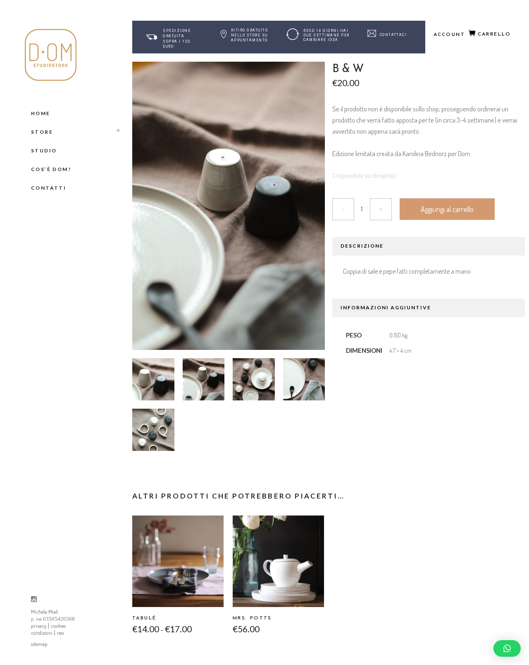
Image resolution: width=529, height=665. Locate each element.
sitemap (39, 644)
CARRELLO (494, 34)
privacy (38, 625)
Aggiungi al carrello (447, 209)
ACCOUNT (449, 34)
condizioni (41, 632)
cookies (58, 625)
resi (60, 632)
